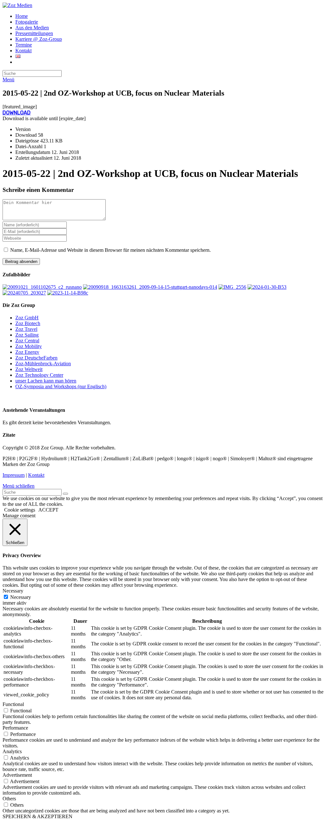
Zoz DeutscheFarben (36, 357)
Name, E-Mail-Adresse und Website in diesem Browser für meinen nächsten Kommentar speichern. (110, 250)
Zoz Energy (27, 352)
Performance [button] (15, 728)
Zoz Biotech (27, 323)
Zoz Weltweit (28, 369)
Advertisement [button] (17, 775)
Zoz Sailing (27, 335)
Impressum (14, 475)
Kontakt (36, 475)
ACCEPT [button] (48, 510)
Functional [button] (13, 704)
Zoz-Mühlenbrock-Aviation (43, 363)
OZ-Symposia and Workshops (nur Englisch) (60, 386)
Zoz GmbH (27, 317)
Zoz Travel (26, 329)
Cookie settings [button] (19, 510)
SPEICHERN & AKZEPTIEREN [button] (37, 816)
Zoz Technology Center (39, 375)
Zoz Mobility (28, 346)
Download (17, 113)
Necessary (20, 597)
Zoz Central (27, 340)
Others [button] (9, 798)
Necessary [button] (13, 590)
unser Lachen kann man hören (45, 380)
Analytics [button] (12, 751)
